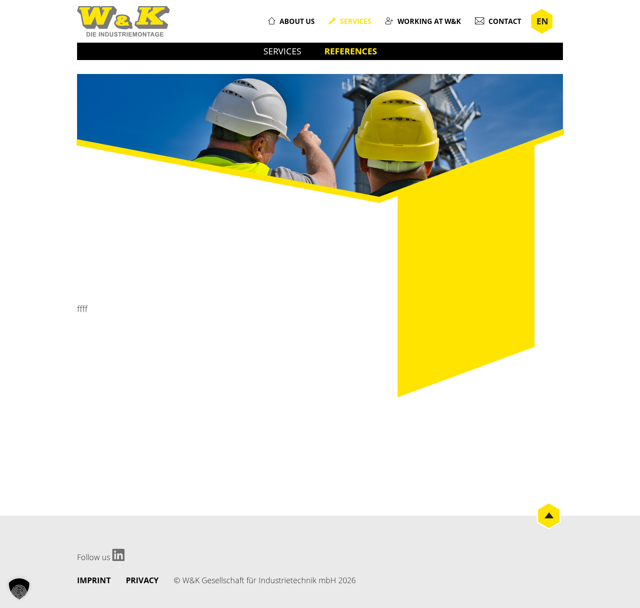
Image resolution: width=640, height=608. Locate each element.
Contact (504, 21)
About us (297, 21)
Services (355, 21)
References (350, 51)
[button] (19, 589)
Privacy (142, 580)
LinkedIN (118, 555)
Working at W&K (429, 21)
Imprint (94, 580)
